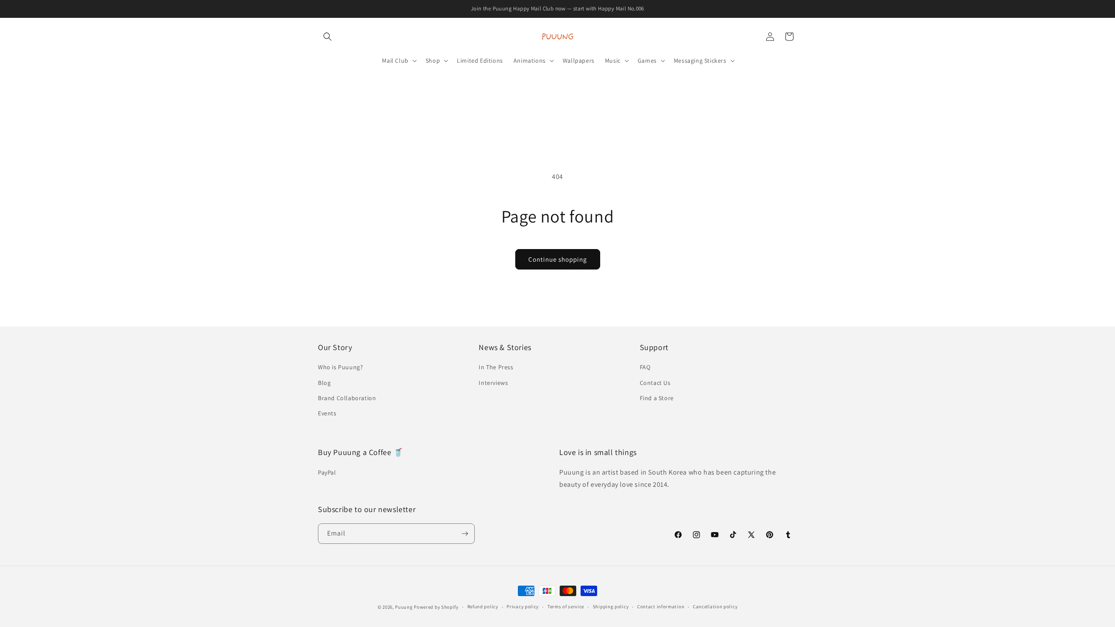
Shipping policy (611, 606)
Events (327, 413)
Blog (324, 383)
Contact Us (655, 383)
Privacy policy (523, 606)
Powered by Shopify (436, 607)
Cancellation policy (715, 606)
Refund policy (482, 606)
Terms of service (565, 606)
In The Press (496, 367)
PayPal (327, 472)
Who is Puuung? (340, 367)
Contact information (660, 606)
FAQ (645, 367)
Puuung (403, 607)
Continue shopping (557, 259)
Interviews (493, 383)
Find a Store (657, 398)
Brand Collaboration (347, 398)
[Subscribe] (464, 533)
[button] (327, 36)
